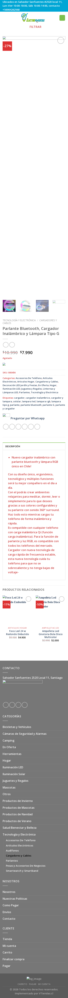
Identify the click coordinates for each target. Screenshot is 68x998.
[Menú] (5, 18)
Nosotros (9, 892)
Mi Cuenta (44, 984)
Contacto (9, 919)
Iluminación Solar (14, 774)
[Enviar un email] (18, 705)
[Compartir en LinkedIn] (37, 427)
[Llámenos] (25, 705)
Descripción (12, 446)
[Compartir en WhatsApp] (6, 427)
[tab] (34, 446)
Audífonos (12, 850)
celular (17, 401)
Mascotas (9, 787)
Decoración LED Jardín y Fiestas (20, 385)
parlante (15, 404)
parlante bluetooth (31, 404)
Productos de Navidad (18, 814)
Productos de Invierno (18, 801)
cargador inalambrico (38, 397)
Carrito (7, 952)
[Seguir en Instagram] (12, 705)
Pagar (6, 966)
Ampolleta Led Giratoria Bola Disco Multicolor (51, 634)
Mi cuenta (9, 946)
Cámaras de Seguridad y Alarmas (25, 734)
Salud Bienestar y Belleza (19, 828)
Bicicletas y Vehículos (17, 727)
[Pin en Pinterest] (31, 427)
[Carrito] (62, 18)
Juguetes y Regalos (31, 388)
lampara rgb (43, 401)
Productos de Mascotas (19, 808)
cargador (19, 397)
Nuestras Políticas (15, 899)
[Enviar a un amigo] (25, 427)
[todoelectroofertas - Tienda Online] (33, 18)
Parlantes (24, 392)
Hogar (53, 385)
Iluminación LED (11, 388)
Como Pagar (11, 905)
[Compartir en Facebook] (12, 427)
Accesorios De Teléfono (29, 378)
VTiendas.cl (46, 993)
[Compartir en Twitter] (18, 427)
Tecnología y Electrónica (19, 320)
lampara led (29, 401)
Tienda (7, 939)
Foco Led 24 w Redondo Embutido (17, 632)
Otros (7, 794)
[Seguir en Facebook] (6, 705)
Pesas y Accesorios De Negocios (25, 865)
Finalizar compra (13, 959)
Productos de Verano (17, 821)
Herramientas (12, 754)
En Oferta (43, 385)
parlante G (48, 404)
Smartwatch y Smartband (22, 870)
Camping (8, 740)
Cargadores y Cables (46, 381)
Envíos (7, 912)
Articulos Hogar (25, 381)
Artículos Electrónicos (19, 845)
